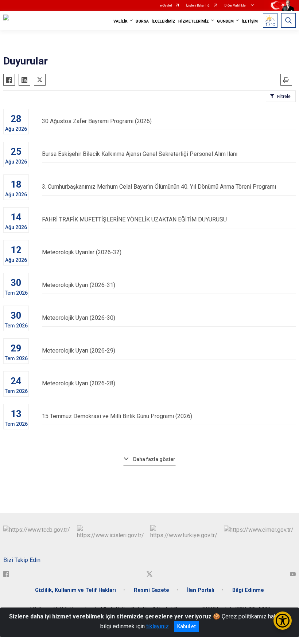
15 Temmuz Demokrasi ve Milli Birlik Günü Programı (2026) (117, 416)
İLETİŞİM (250, 21)
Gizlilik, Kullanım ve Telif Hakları (75, 590)
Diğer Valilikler (236, 5)
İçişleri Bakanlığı (198, 5)
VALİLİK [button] (120, 21)
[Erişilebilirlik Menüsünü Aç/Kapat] (282, 621)
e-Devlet (166, 5)
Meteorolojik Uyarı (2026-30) (78, 317)
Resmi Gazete (151, 590)
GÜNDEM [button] (225, 21)
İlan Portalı (200, 590)
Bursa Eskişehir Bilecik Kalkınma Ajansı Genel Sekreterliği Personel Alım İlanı (139, 153)
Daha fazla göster (154, 459)
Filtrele (284, 96)
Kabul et (186, 626)
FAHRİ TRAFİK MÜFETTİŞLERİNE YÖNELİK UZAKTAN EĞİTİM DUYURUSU (134, 219)
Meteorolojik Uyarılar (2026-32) (81, 252)
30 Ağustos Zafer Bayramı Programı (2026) (97, 121)
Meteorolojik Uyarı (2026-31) (78, 285)
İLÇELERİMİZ (163, 21)
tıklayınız (157, 626)
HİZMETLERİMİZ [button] (193, 21)
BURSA (142, 21)
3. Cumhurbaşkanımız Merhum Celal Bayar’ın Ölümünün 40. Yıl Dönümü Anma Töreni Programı (159, 186)
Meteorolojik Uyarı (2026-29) (78, 350)
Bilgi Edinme (248, 590)
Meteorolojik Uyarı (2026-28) (78, 383)
